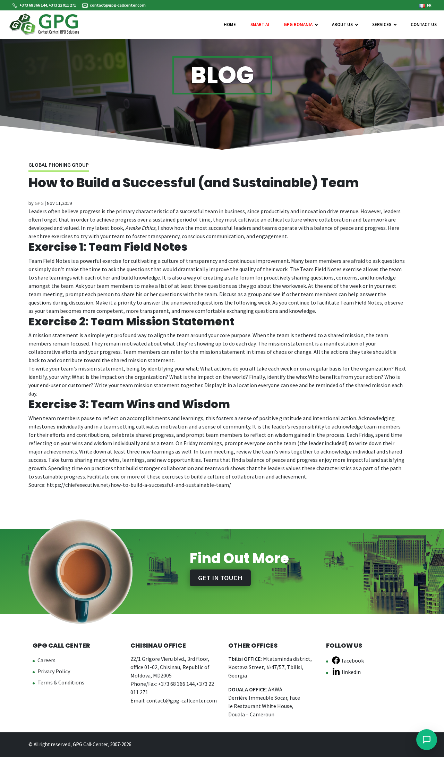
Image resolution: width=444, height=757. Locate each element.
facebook (353, 660)
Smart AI (259, 24)
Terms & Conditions (60, 682)
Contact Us (424, 24)
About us (342, 24)
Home (230, 24)
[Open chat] (426, 739)
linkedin (351, 671)
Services (381, 24)
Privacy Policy (53, 671)
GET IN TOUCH (220, 577)
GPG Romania (298, 24)
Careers (46, 660)
